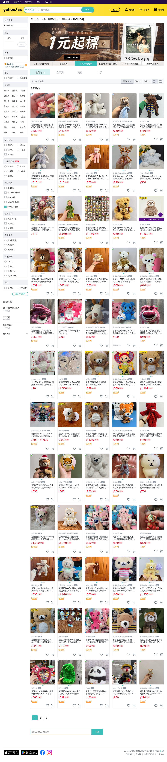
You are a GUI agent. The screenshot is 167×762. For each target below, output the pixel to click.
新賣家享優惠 (153, 63)
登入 (115, 9)
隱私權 (138, 754)
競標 (79, 72)
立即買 (60, 72)
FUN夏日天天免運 (130, 63)
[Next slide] (80, 105)
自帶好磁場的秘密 (41, 63)
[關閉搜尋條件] (36, 9)
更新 (161, 751)
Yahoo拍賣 (12, 10)
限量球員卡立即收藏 (108, 63)
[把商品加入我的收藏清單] (47, 139)
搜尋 (97, 731)
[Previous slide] (59, 105)
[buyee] (15, 65)
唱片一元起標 (86, 63)
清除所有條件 (20, 294)
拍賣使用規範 (149, 754)
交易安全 (160, 754)
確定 (22, 44)
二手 (99, 72)
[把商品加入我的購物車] (52, 139)
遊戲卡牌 (63, 63)
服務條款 (129, 754)
